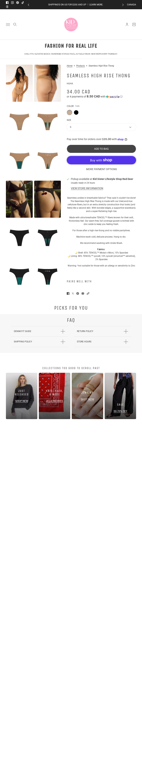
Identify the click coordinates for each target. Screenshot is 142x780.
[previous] (28, 5)
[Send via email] (83, 293)
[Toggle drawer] (8, 24)
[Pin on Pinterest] (78, 293)
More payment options (101, 169)
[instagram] (12, 3)
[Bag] (134, 24)
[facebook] (7, 3)
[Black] (76, 112)
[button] (101, 96)
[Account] (127, 24)
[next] (123, 5)
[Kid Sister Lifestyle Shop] (71, 24)
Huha (70, 83)
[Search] (15, 24)
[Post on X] (73, 293)
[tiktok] (23, 3)
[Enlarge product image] (19, 83)
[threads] (7, 7)
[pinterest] (18, 3)
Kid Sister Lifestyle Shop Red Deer (113, 178)
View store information (87, 188)
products (80, 66)
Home (69, 66)
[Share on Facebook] (68, 293)
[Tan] (69, 112)
